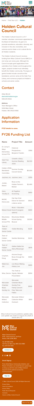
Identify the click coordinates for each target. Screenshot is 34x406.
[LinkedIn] (10, 355)
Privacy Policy (6, 384)
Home (4, 20)
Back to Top (26, 402)
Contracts (4, 393)
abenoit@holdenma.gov (10, 96)
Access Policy (6, 388)
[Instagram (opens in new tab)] (5, 355)
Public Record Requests (8, 390)
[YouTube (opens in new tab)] (7, 355)
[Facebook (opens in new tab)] (2, 355)
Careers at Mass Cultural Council (11, 395)
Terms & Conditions (7, 386)
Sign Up (7, 376)
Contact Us (8, 350)
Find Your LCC (13, 20)
